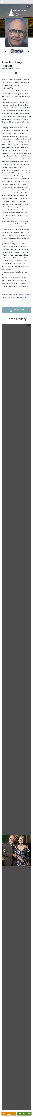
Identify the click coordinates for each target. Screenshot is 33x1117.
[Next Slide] (29, 850)
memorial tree (23, 294)
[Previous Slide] (4, 850)
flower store (22, 297)
